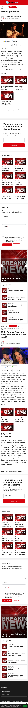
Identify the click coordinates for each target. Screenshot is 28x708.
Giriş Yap (16, 244)
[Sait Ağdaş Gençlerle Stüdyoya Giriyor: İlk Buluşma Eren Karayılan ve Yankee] (20, 178)
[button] (2, 6)
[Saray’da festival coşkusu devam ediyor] (20, 192)
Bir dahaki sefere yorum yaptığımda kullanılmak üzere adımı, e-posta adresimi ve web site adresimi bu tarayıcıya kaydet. (14, 239)
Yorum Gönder (7, 244)
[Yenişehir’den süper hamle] (14, 290)
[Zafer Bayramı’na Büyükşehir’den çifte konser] (7, 192)
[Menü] (2, 2)
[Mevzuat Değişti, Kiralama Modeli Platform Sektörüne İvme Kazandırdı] (14, 319)
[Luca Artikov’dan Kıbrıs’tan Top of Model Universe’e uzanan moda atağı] (7, 98)
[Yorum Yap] (14, 45)
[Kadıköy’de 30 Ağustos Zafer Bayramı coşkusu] (21, 83)
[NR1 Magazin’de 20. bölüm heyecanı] (14, 266)
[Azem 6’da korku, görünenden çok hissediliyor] (14, 622)
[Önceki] (2, 265)
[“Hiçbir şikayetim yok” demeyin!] (14, 312)
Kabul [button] (25, 706)
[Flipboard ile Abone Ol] (14, 41)
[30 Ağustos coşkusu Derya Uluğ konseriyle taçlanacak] (7, 83)
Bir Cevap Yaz (6, 207)
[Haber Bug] (12, 2)
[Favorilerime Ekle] (11, 45)
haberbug (7, 16)
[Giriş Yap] (4, 6)
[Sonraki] (26, 265)
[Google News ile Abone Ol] (6, 41)
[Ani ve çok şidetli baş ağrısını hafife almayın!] (14, 305)
